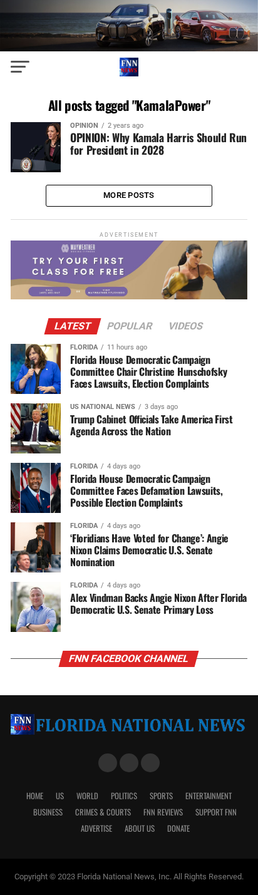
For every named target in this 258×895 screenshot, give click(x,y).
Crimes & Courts (103, 812)
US (60, 796)
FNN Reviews (163, 812)
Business (48, 812)
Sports (161, 796)
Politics (124, 796)
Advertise (96, 828)
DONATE (178, 828)
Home (34, 796)
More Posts (129, 195)
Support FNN (216, 812)
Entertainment (208, 796)
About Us (140, 828)
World (87, 796)
